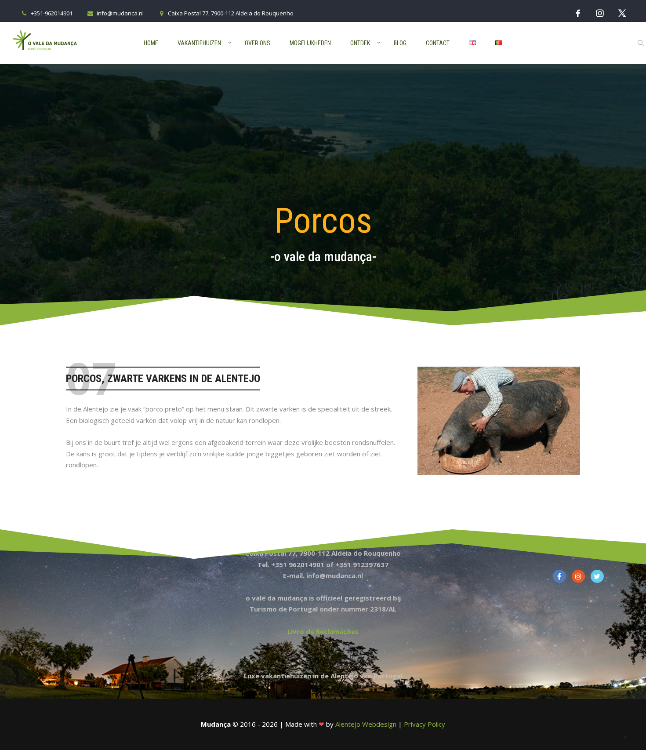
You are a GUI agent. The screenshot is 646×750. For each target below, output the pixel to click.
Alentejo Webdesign (365, 724)
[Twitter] (621, 13)
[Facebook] (577, 13)
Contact (438, 43)
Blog (400, 43)
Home (151, 43)
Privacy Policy (424, 724)
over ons (257, 43)
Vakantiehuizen (199, 43)
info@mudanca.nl (120, 13)
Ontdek (360, 43)
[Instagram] (599, 13)
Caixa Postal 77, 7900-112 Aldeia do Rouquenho (231, 13)
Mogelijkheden (310, 43)
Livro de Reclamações (323, 631)
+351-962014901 (52, 13)
